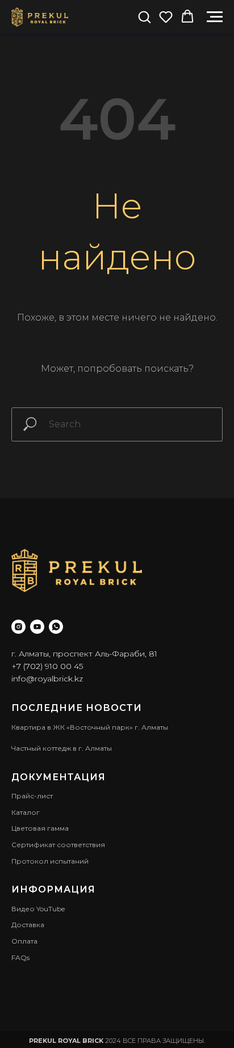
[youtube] (37, 627)
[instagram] (18, 627)
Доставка (27, 924)
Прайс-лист (32, 796)
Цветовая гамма (40, 828)
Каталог (25, 812)
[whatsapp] (56, 627)
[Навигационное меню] (215, 17)
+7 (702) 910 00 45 (47, 666)
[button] (144, 16)
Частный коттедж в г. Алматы (61, 748)
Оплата (24, 941)
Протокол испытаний (50, 861)
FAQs (20, 957)
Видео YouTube (38, 908)
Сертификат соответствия (58, 844)
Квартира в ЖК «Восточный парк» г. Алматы (89, 727)
